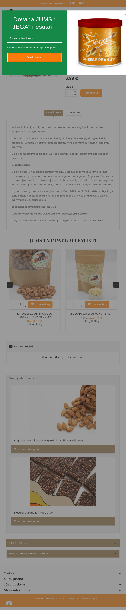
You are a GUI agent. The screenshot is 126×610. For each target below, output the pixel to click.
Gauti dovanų (34, 57)
